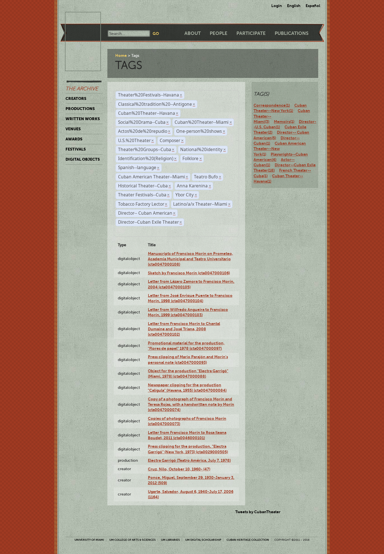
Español (313, 5)
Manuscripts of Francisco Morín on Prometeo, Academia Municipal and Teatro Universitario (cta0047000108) (190, 259)
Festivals (75, 149)
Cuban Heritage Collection (248, 539)
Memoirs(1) (284, 121)
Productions (80, 108)
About (192, 33)
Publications (291, 33)
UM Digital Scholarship (203, 539)
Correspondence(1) (272, 105)
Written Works (82, 118)
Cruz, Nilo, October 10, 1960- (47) (179, 469)
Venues (73, 129)
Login (276, 5)
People (218, 33)
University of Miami (89, 539)
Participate (251, 33)
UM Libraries (170, 539)
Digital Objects (82, 159)
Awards (73, 139)
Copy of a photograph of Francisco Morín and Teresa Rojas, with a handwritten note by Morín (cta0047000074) (191, 404)
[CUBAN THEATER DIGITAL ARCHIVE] (78, 18)
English (294, 5)
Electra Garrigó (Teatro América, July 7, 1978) (189, 460)
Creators (75, 98)
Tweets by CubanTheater (258, 512)
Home (121, 55)
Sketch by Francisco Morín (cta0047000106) (189, 273)
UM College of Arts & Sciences (132, 539)
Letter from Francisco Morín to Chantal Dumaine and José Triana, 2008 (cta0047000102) (184, 329)
